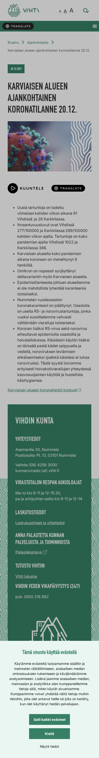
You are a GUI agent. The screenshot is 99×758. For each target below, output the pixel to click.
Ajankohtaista (38, 42)
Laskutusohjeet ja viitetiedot (40, 522)
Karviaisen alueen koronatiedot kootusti (42, 390)
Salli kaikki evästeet (50, 719)
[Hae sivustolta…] (86, 10)
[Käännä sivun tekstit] (18, 26)
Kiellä (49, 734)
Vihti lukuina (26, 576)
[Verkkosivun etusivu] (23, 10)
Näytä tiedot (49, 746)
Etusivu (13, 42)
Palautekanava (28, 552)
